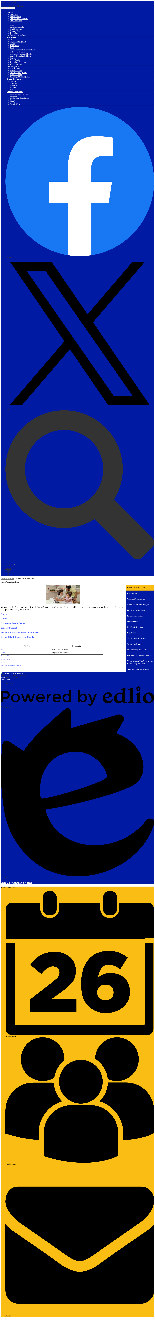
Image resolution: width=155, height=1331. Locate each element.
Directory (13, 23)
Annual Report (15, 17)
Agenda (13, 81)
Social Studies (15, 60)
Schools (8, 571)
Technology (14, 33)
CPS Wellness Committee (19, 19)
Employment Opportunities (19, 98)
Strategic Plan (15, 31)
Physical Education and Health (21, 54)
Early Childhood (16, 69)
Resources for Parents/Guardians (11, 665)
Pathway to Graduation (18, 52)
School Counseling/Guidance (20, 56)
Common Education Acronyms (10, 656)
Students (8, 575)
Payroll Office (15, 104)
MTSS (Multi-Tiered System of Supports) (20, 632)
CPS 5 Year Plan (16, 21)
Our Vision (14, 15)
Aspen (4, 614)
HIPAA (13, 102)
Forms (12, 100)
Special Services (16, 71)
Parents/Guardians (7, 579)
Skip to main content (8, 2)
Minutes (13, 87)
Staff (7, 573)
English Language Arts (18, 42)
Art (11, 40)
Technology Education (18, 62)
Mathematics (14, 46)
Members (13, 85)
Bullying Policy (11, 683)
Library (12, 44)
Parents (8, 569)
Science (13, 58)
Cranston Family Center (18, 73)
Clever (4, 619)
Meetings (13, 83)
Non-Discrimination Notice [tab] (16, 882)
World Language (16, 64)
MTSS (3, 662)
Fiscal (12, 25)
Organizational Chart (17, 27)
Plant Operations (16, 29)
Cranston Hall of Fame (18, 35)
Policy (12, 89)
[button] (10, 12)
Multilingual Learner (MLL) (20, 77)
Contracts (13, 96)
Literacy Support (6, 659)
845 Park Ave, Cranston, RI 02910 (13, 675)
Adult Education (16, 75)
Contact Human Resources (19, 94)
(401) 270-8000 (12, 677)
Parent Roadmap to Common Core (22, 50)
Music (12, 48)
